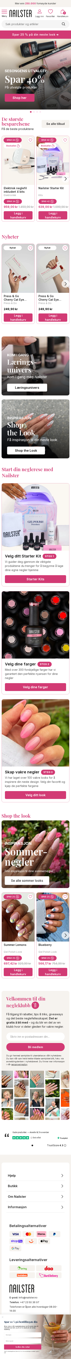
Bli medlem (35, 1047)
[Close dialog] (2, 1317)
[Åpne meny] (4, 11)
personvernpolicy (19, 1064)
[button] (35, 1175)
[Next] (65, 179)
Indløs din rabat (23, 1347)
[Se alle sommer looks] (35, 854)
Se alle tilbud (55, 123)
